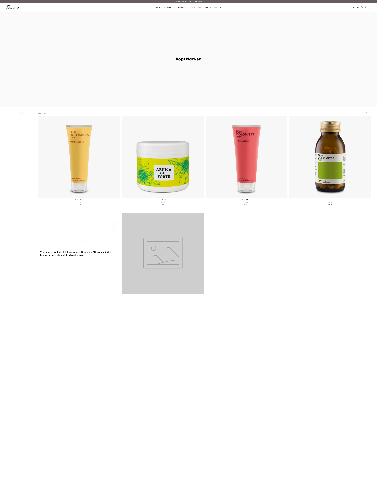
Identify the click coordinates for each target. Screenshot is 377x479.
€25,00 (330, 204)
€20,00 (79, 204)
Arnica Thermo (246, 200)
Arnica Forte (79, 200)
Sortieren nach (42, 113)
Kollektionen (16, 113)
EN (358, 7)
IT (353, 7)
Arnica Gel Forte (163, 200)
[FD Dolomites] (13, 7)
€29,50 (163, 204)
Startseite (8, 113)
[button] (362, 7)
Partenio (330, 200)
